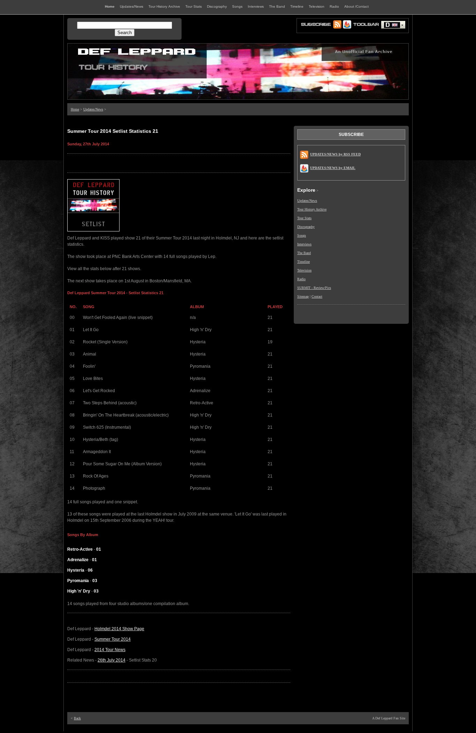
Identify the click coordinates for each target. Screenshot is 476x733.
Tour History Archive (312, 209)
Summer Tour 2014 (112, 639)
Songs (301, 235)
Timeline (303, 262)
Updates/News (93, 109)
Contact (317, 296)
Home (75, 109)
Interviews (304, 244)
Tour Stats (304, 218)
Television (304, 270)
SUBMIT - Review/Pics (314, 288)
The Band (304, 253)
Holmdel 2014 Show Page (119, 628)
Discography (306, 227)
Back (77, 718)
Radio (301, 279)
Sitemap (303, 296)
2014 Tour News (109, 649)
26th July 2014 (111, 660)
